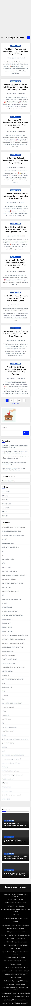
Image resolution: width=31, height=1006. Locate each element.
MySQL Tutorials (8, 942)
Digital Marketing (7, 627)
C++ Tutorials (20, 906)
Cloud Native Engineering (9, 571)
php (3, 723)
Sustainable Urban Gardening (10, 771)
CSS (3, 595)
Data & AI (4, 603)
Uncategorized (6, 787)
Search (4, 428)
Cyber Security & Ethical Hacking (11, 599)
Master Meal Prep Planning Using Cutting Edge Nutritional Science (15, 298)
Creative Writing (6, 587)
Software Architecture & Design (11, 763)
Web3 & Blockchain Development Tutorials (15, 967)
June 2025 (5, 516)
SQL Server (5, 767)
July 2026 (5, 496)
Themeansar (15, 896)
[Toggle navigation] (2, 37)
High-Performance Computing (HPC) (12, 679)
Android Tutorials (18, 899)
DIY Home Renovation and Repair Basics (13, 639)
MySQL (4, 711)
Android (4, 539)
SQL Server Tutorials (15, 964)
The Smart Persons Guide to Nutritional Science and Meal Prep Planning (15, 196)
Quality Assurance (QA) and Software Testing (15, 739)
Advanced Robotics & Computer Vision (13, 535)
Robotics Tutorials (11, 957)
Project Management (8, 731)
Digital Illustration (7, 619)
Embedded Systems (7, 651)
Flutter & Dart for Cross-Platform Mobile (13, 667)
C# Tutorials (10, 906)
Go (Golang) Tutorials (10, 932)
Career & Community (8, 559)
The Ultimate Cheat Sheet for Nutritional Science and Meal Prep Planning (15, 334)
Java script (5, 695)
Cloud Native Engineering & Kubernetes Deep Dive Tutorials (15, 910)
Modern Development (8, 707)
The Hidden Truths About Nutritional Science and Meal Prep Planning (15, 51)
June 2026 (5, 500)
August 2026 (6, 492)
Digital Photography (8, 631)
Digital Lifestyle (15, 45)
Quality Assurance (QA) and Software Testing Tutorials (15, 953)
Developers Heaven (15, 38)
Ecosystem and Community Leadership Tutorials (15, 925)
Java (3, 691)
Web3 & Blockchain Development (11, 795)
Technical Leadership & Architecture (12, 775)
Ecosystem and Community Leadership (13, 643)
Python (4, 735)
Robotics (4, 747)
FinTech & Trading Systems (10, 659)
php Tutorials (23, 945)
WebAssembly (6, 799)
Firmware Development (8, 663)
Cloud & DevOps (6, 567)
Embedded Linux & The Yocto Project (12, 647)
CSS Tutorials (15, 915)
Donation (15, 921)
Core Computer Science (9, 579)
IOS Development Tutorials (9, 935)
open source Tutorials (21, 942)
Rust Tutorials (21, 957)
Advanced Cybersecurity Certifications (13, 527)
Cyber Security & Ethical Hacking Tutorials (15, 918)
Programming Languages (9, 727)
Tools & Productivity (8, 779)
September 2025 (7, 504)
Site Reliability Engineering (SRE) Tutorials (15, 960)
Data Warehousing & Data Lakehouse (12, 615)
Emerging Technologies (8, 655)
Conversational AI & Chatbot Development (14, 575)
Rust (3, 751)
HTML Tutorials (22, 932)
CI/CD (3, 563)
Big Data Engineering (8, 543)
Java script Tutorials (24, 935)
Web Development (7, 791)
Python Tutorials (15, 948)
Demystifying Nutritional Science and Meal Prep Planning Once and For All (15, 229)
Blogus (24, 894)
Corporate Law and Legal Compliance (12, 583)
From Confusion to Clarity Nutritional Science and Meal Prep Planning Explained (15, 87)
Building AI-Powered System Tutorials (15, 902)
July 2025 (5, 512)
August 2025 (5, 508)
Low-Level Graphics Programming (12, 703)
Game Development (7, 671)
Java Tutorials (10, 938)
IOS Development (7, 687)
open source (5, 715)
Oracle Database (6, 719)
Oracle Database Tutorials (11, 945)
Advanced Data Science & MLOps (11, 531)
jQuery (4, 699)
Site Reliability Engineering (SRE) (11, 759)
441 (19, 400)
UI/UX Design (6, 783)
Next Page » (15, 403)
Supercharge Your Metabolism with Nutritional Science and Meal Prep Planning (15, 858)
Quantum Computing (8, 743)
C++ (3, 555)
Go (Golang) (5, 675)
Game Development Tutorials (15, 928)
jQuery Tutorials (20, 938)
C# (3, 551)
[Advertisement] (15, 17)
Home (10, 899)
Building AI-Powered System (10, 547)
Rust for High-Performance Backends (13, 755)
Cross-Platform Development (10, 591)
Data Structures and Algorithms (11, 611)
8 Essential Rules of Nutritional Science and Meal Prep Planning (15, 160)
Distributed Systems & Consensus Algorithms (15, 635)
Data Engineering (7, 607)
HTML (3, 683)
